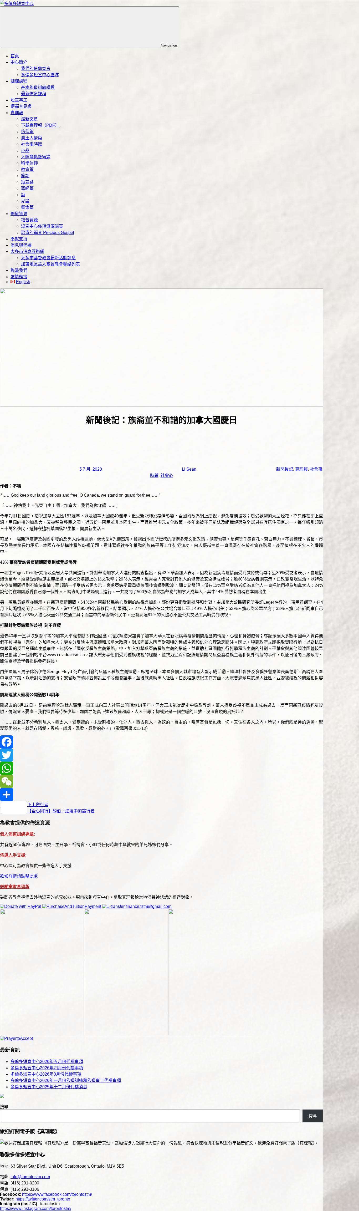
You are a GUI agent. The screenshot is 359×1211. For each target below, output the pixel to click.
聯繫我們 (19, 270)
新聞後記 (284, 469)
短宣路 (27, 182)
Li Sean (189, 469)
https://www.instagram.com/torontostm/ (35, 1208)
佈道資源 (19, 213)
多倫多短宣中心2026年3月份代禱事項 (46, 1074)
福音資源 (29, 220)
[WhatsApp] (161, 768)
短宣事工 (19, 100)
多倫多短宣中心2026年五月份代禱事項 (47, 1061)
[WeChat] (161, 781)
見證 (25, 201)
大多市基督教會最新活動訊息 (48, 258)
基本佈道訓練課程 (38, 87)
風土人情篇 (31, 138)
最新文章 (29, 119)
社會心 (167, 475)
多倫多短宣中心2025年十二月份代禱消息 (49, 1087)
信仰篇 (27, 131)
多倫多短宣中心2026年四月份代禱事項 (47, 1068)
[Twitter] (161, 755)
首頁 (15, 56)
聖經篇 (27, 188)
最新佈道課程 (33, 93)
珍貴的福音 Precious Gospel (47, 232)
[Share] (161, 794)
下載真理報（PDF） (40, 125)
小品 (25, 150)
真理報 (17, 112)
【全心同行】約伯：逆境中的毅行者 (61, 811)
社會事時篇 (31, 144)
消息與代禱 (21, 245)
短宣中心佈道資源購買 (42, 226)
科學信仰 (29, 163)
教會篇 (27, 169)
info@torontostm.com (30, 1176)
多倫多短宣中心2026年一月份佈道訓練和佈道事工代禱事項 (66, 1080)
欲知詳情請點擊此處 (19, 876)
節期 (25, 176)
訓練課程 (19, 81)
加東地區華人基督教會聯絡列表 (50, 264)
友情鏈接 (19, 276)
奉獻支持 (19, 239)
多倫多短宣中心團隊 (40, 75)
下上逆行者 (37, 804)
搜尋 (4, 1107)
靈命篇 (27, 207)
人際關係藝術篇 (35, 157)
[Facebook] (161, 742)
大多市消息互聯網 (27, 251)
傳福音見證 (21, 106)
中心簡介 (19, 62)
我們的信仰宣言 (35, 68)
